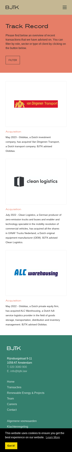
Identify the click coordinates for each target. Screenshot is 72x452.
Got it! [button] (11, 445)
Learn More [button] (53, 437)
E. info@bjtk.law (17, 371)
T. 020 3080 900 (17, 366)
